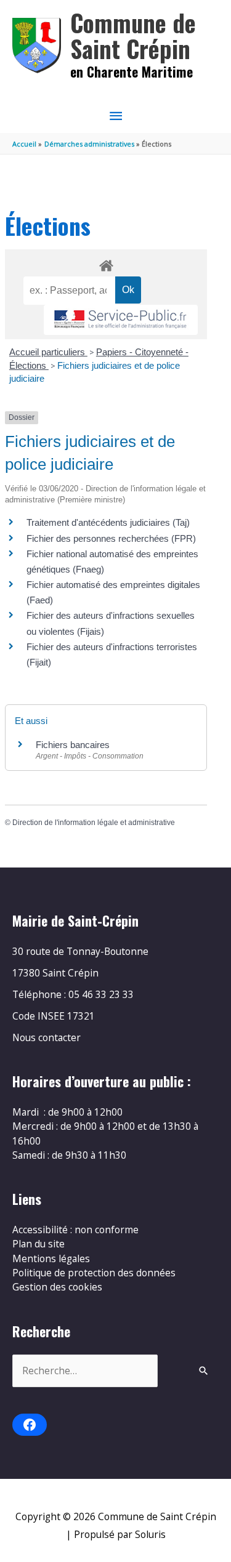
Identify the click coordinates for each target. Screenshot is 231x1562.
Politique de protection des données (94, 1272)
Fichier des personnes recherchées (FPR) (111, 538)
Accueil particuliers (48, 352)
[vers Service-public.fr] (121, 320)
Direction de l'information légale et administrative (93, 822)
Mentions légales (51, 1258)
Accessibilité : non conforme (75, 1229)
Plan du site (38, 1243)
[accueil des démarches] (105, 263)
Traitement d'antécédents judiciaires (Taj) (108, 522)
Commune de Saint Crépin (133, 35)
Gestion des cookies (57, 1287)
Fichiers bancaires (73, 744)
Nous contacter (46, 1037)
